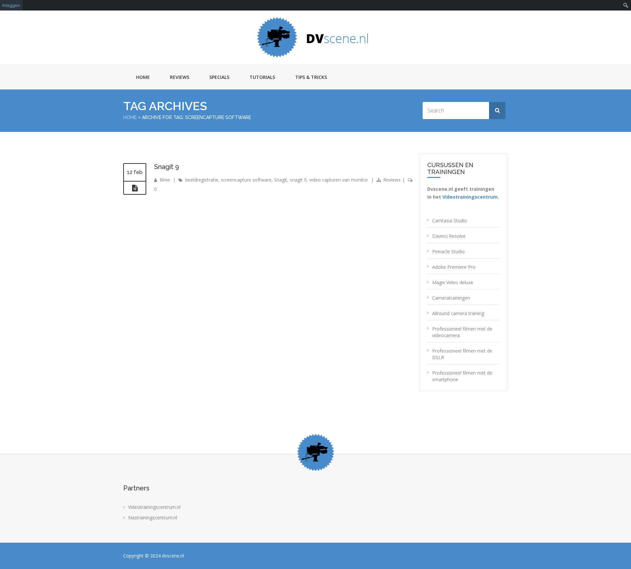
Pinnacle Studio (448, 251)
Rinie (165, 180)
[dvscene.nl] (315, 37)
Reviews (179, 77)
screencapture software (246, 180)
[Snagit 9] (134, 188)
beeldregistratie (201, 180)
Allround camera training (458, 313)
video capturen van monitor (338, 180)
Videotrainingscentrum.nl (154, 507)
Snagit (280, 180)
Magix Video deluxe (452, 282)
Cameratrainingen (451, 298)
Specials (219, 77)
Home (143, 77)
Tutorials (262, 77)
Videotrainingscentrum (470, 197)
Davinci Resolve (449, 236)
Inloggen (11, 5)
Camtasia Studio (449, 220)
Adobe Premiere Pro (454, 267)
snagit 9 (298, 180)
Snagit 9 (166, 167)
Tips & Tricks (311, 77)
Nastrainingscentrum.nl (152, 517)
